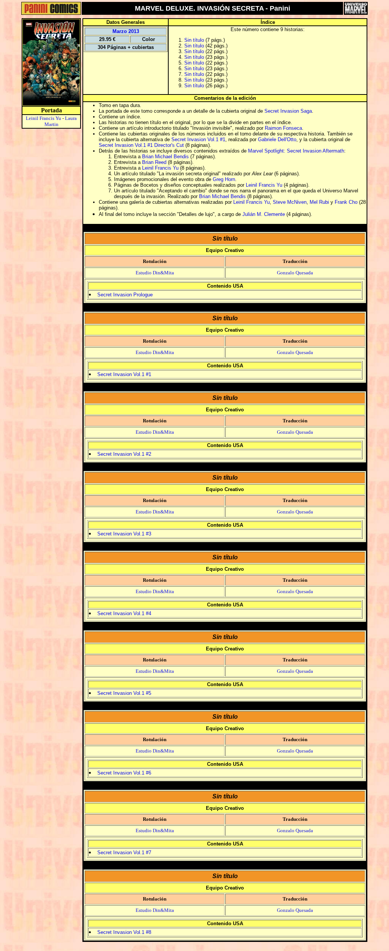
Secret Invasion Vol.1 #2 (124, 454)
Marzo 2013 (125, 31)
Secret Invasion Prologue (125, 295)
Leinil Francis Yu (43, 118)
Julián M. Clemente (263, 214)
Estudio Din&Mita (155, 273)
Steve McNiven (290, 202)
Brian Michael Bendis (165, 156)
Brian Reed (154, 162)
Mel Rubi (319, 202)
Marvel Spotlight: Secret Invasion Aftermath (296, 151)
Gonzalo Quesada (295, 273)
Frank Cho (346, 202)
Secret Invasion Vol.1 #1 (198, 139)
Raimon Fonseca (283, 128)
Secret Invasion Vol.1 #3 (124, 534)
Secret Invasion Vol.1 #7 (124, 852)
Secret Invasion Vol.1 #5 (124, 693)
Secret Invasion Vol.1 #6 (124, 773)
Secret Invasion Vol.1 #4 (124, 613)
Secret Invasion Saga (288, 111)
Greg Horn (224, 179)
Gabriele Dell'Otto (277, 139)
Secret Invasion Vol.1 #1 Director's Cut (141, 145)
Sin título (194, 40)
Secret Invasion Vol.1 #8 (124, 932)
